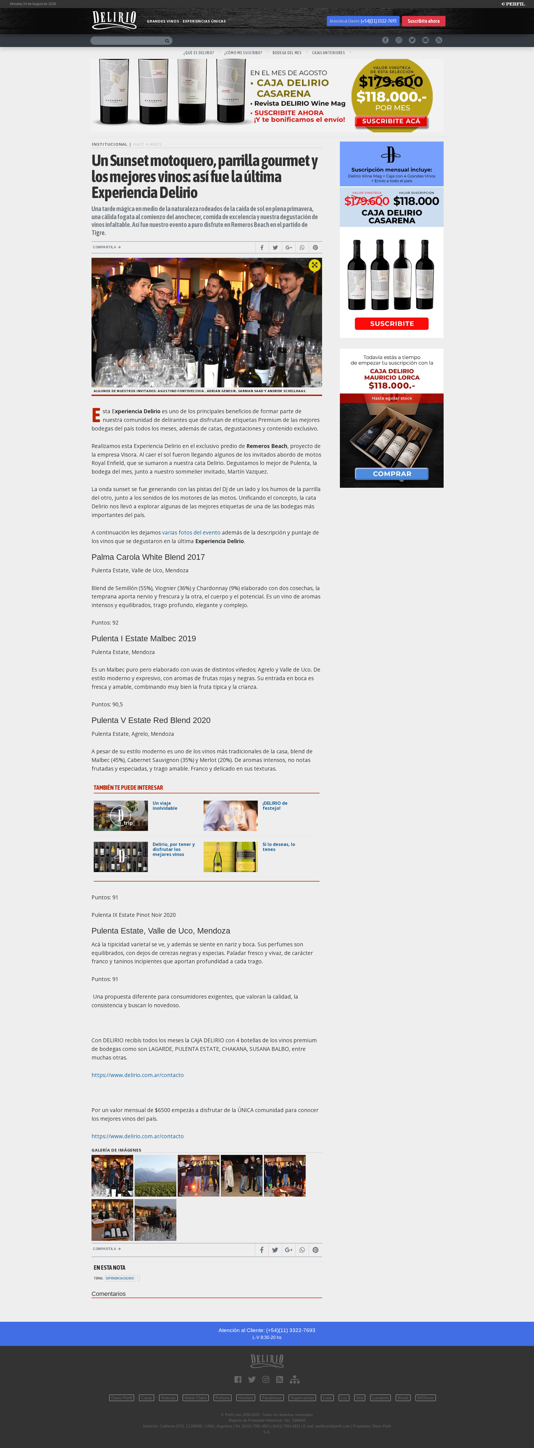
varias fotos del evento (191, 532)
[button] (315, 265)
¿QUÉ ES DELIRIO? (199, 53)
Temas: (98, 1278)
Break (403, 1397)
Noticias (168, 1397)
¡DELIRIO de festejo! (275, 805)
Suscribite (424, 21)
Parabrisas (272, 1397)
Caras (146, 1397)
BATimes (425, 1397)
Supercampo (302, 1397)
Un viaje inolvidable (165, 805)
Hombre (245, 1397)
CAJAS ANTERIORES (329, 53)
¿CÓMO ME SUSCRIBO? (243, 53)
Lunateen (380, 1397)
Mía (359, 1397)
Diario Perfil (121, 1397)
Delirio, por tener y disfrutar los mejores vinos (174, 849)
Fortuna (222, 1397)
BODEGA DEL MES (288, 53)
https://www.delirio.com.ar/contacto (138, 1075)
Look (327, 1397)
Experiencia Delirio (120, 1278)
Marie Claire (196, 1397)
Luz (344, 1397)
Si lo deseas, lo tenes (279, 846)
